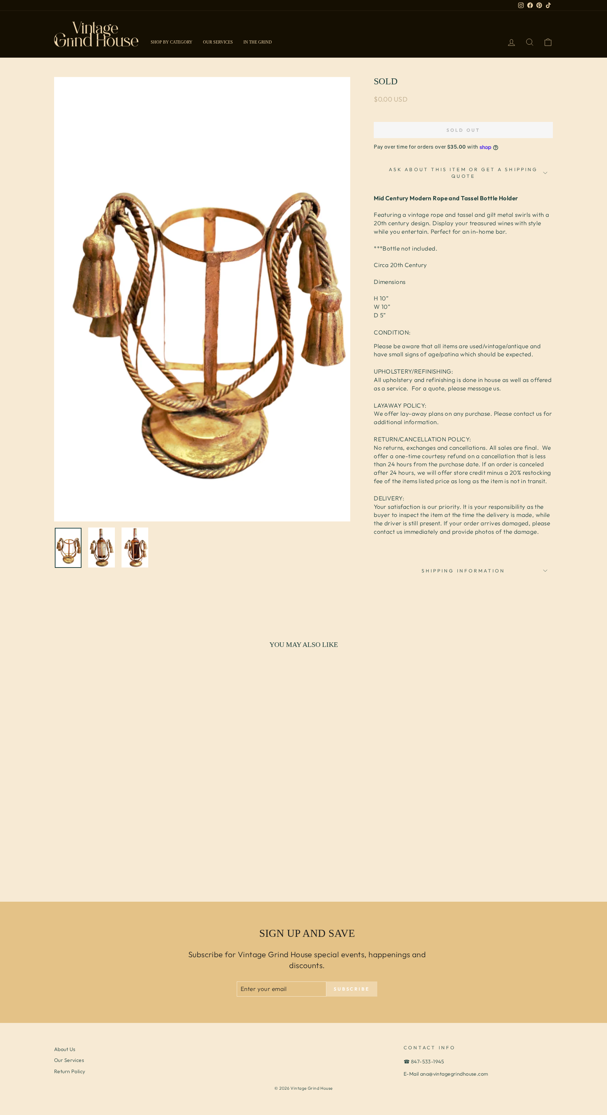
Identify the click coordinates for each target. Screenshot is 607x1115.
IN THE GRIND (257, 42)
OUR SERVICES (218, 42)
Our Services (69, 1060)
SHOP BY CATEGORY (171, 42)
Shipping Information (463, 571)
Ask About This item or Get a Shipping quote (463, 172)
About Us (64, 1049)
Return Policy (69, 1071)
